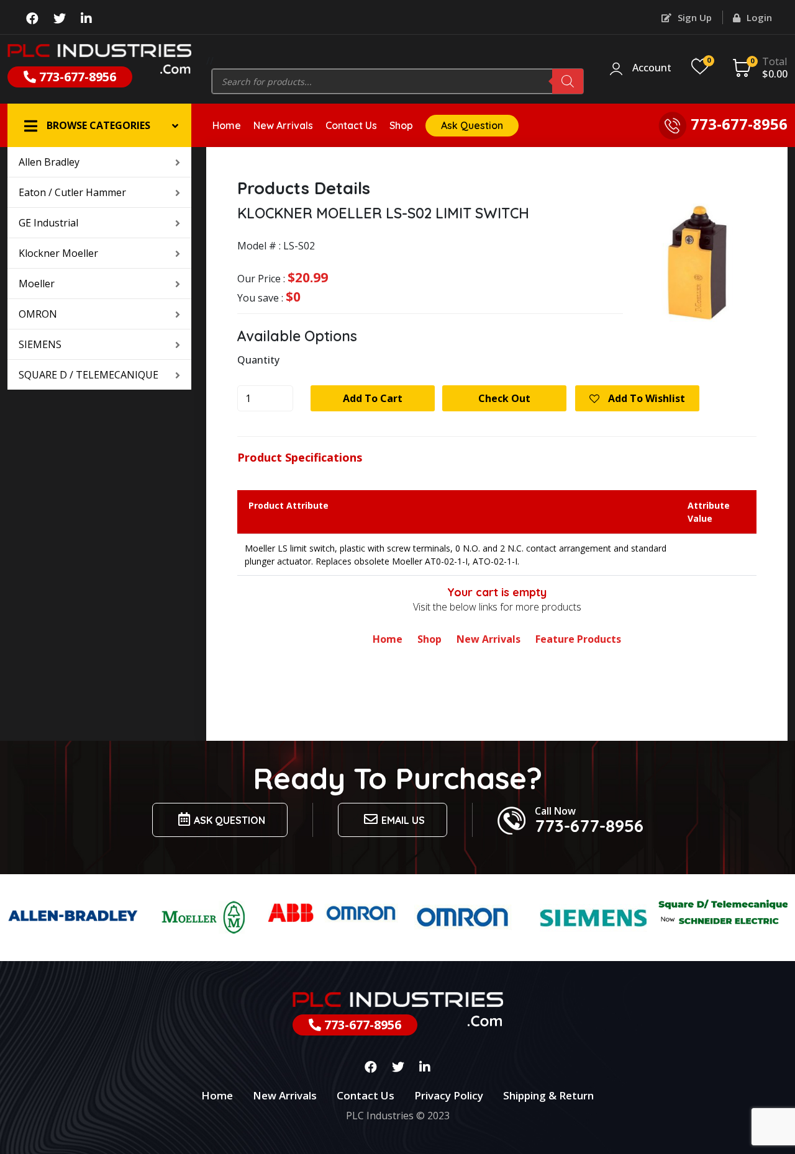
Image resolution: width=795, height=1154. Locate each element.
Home (226, 125)
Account (651, 68)
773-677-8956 (76, 76)
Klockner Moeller (58, 253)
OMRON (38, 314)
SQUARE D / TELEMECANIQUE (88, 375)
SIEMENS (40, 344)
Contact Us (351, 125)
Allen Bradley (49, 162)
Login (758, 17)
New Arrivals (283, 125)
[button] (99, 125)
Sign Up (693, 17)
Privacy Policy (448, 1095)
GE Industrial (48, 223)
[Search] (567, 81)
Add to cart (372, 398)
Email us (403, 820)
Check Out (504, 398)
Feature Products (578, 639)
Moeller (37, 283)
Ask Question (472, 125)
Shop (401, 125)
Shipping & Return (548, 1095)
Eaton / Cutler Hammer (72, 192)
